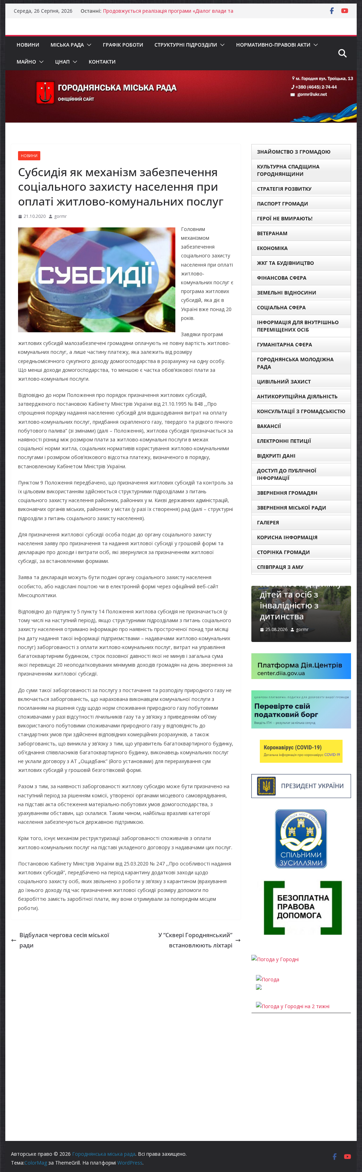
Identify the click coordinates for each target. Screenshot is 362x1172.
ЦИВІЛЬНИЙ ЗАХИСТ (284, 381)
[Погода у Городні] (275, 959)
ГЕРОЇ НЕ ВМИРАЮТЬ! (285, 218)
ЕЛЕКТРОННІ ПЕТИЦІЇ (284, 441)
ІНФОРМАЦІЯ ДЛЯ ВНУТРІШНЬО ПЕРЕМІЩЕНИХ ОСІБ (298, 326)
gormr (60, 216)
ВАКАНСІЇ (269, 426)
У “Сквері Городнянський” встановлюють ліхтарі (195, 940)
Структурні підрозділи (185, 44)
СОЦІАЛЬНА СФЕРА (281, 307)
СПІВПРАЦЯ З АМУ (280, 567)
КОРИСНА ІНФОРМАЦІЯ (287, 537)
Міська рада (67, 44)
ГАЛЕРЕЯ (268, 522)
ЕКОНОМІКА (272, 248)
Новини (28, 44)
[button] (88, 45)
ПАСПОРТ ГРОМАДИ (282, 203)
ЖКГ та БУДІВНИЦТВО (285, 263)
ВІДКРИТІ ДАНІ (276, 455)
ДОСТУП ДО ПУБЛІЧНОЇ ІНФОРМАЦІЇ (286, 474)
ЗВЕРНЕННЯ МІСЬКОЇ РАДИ (291, 507)
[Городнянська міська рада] (180, 75)
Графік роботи (123, 44)
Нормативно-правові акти (273, 44)
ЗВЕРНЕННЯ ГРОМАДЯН (287, 492)
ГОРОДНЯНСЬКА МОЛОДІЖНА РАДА (295, 363)
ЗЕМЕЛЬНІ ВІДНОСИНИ (286, 292)
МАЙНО (26, 61)
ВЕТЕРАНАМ (272, 233)
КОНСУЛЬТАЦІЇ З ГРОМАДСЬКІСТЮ (301, 411)
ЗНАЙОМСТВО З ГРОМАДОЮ (294, 151)
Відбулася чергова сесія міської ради (64, 940)
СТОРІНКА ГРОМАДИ (283, 552)
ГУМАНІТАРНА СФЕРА (284, 344)
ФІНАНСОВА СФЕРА (281, 277)
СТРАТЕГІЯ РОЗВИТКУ (284, 188)
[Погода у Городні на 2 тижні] (292, 1006)
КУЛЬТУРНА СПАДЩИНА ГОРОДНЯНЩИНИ (288, 170)
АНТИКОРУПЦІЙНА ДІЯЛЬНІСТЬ (297, 396)
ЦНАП (62, 61)
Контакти (102, 61)
